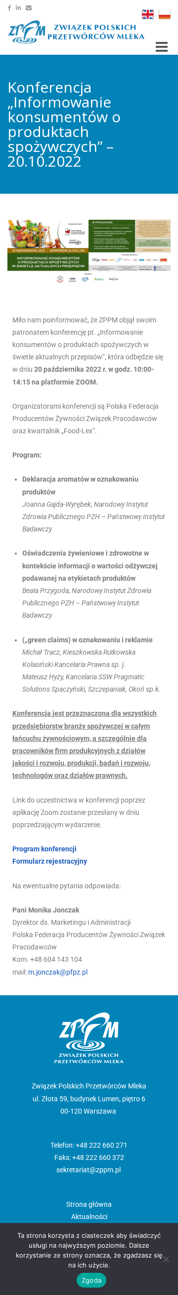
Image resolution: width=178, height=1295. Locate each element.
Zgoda (91, 1280)
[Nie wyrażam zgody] (166, 1259)
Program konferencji (44, 849)
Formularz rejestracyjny (49, 861)
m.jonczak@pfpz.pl (58, 972)
